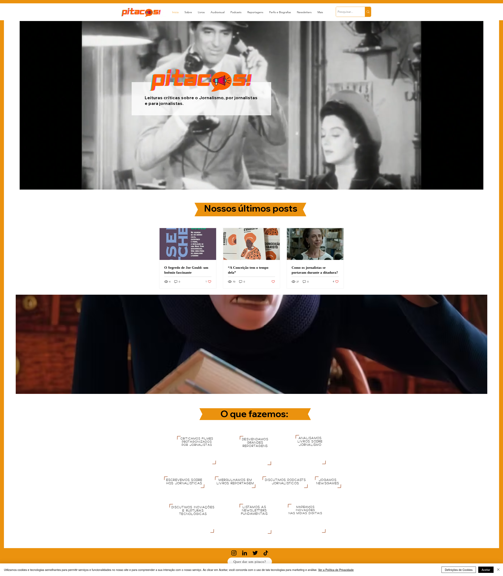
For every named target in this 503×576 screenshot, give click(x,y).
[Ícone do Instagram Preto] (233, 552)
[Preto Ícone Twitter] (255, 552)
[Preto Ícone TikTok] (265, 552)
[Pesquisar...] (368, 12)
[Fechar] (498, 570)
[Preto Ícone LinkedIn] (244, 552)
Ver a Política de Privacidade (336, 570)
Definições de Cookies (459, 570)
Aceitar (486, 570)
